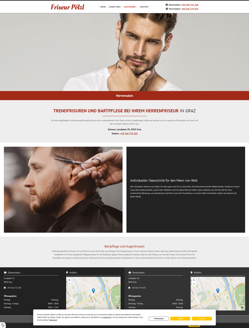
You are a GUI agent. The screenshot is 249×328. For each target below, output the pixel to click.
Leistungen (129, 6)
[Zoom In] (69, 280)
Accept (202, 319)
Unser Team (115, 6)
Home (103, 6)
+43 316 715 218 (189, 4)
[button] (93, 291)
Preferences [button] (53, 320)
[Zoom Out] (69, 284)
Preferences (159, 319)
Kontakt (144, 6)
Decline (180, 319)
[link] (130, 7)
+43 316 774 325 (189, 8)
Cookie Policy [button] (107, 317)
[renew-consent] (3, 325)
